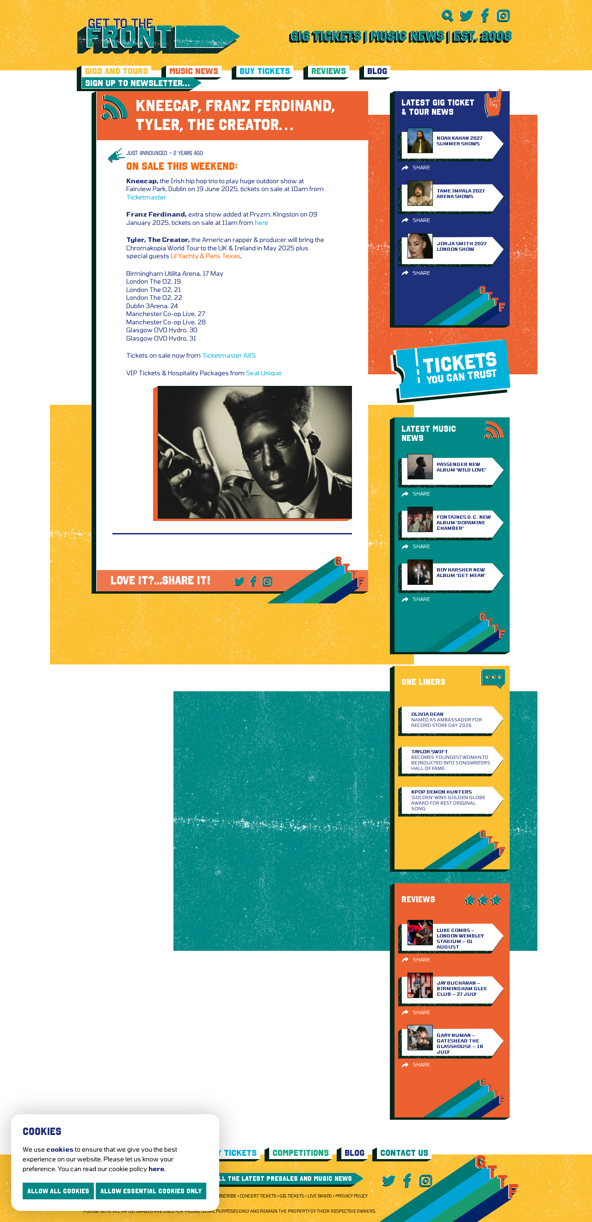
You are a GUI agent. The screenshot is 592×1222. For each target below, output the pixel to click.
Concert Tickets (258, 1195)
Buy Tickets (265, 71)
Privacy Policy (351, 1195)
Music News (193, 71)
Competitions (300, 1153)
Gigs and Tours (116, 71)
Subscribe (224, 1195)
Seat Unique (264, 373)
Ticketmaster (146, 197)
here (261, 222)
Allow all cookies (58, 1191)
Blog (377, 71)
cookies (60, 1149)
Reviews (328, 71)
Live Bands (320, 1195)
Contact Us (404, 1153)
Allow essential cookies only (151, 1191)
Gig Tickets (292, 1195)
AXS (249, 355)
